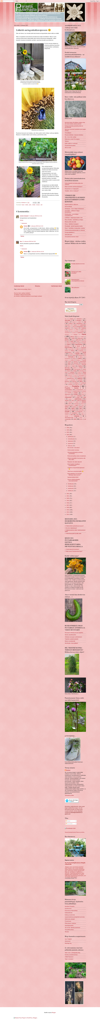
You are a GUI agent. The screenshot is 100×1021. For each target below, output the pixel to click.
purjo (76, 384)
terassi (38, 204)
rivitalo (34, 204)
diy (85, 322)
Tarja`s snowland (69, 959)
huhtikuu (82, 331)
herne (82, 329)
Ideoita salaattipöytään (70, 634)
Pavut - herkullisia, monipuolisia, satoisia (75, 228)
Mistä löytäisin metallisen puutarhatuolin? (74, 465)
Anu (21, 241)
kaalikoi (78, 341)
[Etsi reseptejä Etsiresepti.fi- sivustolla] (70, 828)
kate (78, 347)
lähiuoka (75, 367)
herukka (67, 331)
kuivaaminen (68, 358)
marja (74, 370)
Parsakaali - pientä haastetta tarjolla (74, 226)
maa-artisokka (77, 369)
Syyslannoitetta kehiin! (73, 477)
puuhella (67, 386)
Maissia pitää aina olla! (70, 221)
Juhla (73, 338)
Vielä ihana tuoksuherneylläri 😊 (75, 471)
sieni (70, 403)
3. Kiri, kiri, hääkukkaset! (71, 528)
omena (76, 376)
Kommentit (69, 823)
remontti (69, 392)
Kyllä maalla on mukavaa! (71, 143)
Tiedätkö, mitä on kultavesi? (72, 191)
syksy (67, 406)
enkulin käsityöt (24, 216)
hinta (72, 331)
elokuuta (70, 445)
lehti (73, 364)
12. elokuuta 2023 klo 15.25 (37, 251)
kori (85, 355)
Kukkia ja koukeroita (70, 914)
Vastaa (21, 220)
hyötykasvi (80, 332)
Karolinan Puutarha (69, 906)
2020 (68, 498)
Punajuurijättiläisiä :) (70, 232)
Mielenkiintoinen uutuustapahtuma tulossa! (77, 280)
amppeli (72, 318)
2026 (68, 427)
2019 (68, 500)
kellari (82, 349)
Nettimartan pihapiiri (70, 919)
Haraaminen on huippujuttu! (72, 188)
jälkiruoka (78, 339)
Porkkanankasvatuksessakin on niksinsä (75, 230)
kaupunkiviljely (71, 349)
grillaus (69, 326)
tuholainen (75, 413)
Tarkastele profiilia (69, 795)
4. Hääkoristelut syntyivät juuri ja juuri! (74, 525)
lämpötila (68, 369)
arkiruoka (68, 320)
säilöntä (81, 406)
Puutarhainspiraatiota (70, 145)
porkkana (83, 383)
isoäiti (82, 336)
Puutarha (76, 386)
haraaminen (80, 326)
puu (81, 384)
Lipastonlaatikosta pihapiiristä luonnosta (75, 917)
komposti (81, 355)
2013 (68, 514)
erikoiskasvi (80, 323)
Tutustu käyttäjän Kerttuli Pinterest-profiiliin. (75, 832)
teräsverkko (81, 410)
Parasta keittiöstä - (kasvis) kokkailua (74, 135)
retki (83, 392)
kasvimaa (68, 346)
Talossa (67, 141)
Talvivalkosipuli (68, 234)
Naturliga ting (68, 943)
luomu (80, 366)
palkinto (80, 378)
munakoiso (70, 375)
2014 (68, 512)
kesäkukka (81, 350)
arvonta (79, 320)
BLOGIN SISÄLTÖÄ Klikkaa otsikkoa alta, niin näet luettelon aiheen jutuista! (75, 123)
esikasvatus (67, 325)
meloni (79, 372)
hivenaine (76, 331)
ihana (84, 334)
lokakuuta (70, 441)
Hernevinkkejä (68, 206)
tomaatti (67, 411)
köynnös (76, 361)
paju (85, 376)
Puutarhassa (68, 921)
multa (84, 373)
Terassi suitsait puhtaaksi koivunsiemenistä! (74, 480)
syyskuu (75, 406)
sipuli (76, 405)
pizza (71, 383)
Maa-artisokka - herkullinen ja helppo (74, 219)
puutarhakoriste (68, 391)
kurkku (72, 360)
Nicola (66, 376)
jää (68, 341)
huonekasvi (67, 332)
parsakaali (73, 380)
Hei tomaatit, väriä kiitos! (74, 447)
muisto (79, 373)
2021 (68, 496)
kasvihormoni (68, 908)
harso (76, 328)
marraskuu (81, 370)
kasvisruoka (69, 347)
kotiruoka (71, 357)
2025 (68, 430)
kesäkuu (78, 352)
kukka (27, 204)
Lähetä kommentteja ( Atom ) (24, 289)
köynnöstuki (83, 361)
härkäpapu (67, 334)
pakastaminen (70, 378)
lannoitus (83, 363)
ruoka (72, 395)
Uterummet (67, 941)
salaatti (67, 400)
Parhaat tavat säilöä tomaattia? (76, 272)
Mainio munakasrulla (70, 641)
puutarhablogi (68, 389)
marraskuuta (71, 438)
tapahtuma (67, 410)
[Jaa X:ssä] (37, 202)
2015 (68, 509)
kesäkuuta (70, 486)
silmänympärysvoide (69, 405)
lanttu (69, 364)
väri (41, 204)
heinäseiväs (70, 329)
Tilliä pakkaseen (75, 287)
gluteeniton (83, 325)
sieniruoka (76, 403)
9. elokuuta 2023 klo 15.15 (36, 226)
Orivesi (81, 376)
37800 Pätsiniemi (69, 956)
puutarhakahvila (80, 389)
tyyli (83, 413)
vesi (77, 414)
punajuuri (70, 384)
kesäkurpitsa (68, 352)
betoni (80, 322)
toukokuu (67, 413)
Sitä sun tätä (68, 147)
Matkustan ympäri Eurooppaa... (72, 139)
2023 (68, 434)
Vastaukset (24, 223)
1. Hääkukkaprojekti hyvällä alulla (73, 533)
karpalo (79, 342)
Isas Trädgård (68, 939)
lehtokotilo (78, 364)
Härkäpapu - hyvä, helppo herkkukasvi (74, 208)
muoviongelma (81, 375)
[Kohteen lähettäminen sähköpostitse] (33, 202)
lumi (73, 366)
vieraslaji (67, 416)
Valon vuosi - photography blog (72, 952)
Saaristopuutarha (69, 925)
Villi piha (67, 931)
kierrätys (71, 353)
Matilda (66, 372)
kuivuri (74, 358)
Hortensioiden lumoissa (73, 450)
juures (67, 340)
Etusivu (37, 286)
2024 (68, 432)
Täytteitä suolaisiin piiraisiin (71, 639)
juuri (73, 339)
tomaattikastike (79, 411)
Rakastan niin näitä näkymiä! (75, 461)
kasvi (23, 204)
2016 (68, 507)
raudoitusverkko (76, 391)
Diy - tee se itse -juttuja (70, 137)
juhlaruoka (80, 338)
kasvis (79, 346)
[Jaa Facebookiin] (39, 202)
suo (83, 405)
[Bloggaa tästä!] (35, 202)
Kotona (81, 357)
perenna (67, 381)
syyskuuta (70, 443)
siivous (82, 403)
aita (66, 318)
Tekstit (68, 821)
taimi (73, 408)
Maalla (84, 369)
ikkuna (72, 336)
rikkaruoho (67, 394)
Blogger (54, 1012)
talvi (81, 408)
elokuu (71, 323)
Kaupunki (83, 347)
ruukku (78, 397)
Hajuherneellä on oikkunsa (71, 204)
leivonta (84, 364)
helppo (77, 329)
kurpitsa (78, 360)
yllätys (81, 419)
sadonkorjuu (78, 399)
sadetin (70, 399)
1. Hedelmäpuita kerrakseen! (72, 549)
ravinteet (84, 391)
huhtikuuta (70, 490)
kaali (72, 341)
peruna (74, 381)
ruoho (66, 395)
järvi (85, 339)
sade (85, 397)
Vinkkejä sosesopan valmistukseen (73, 637)
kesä (72, 350)
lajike (69, 363)
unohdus (66, 414)
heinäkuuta (71, 483)
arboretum (80, 318)
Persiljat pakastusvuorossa (78, 263)
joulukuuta (70, 436)
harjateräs (67, 328)
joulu (66, 338)
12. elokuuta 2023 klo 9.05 (29, 241)
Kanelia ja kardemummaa (71, 954)
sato (73, 400)
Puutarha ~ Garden (72, 388)
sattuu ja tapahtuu (81, 400)
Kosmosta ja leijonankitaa (71, 910)
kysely (69, 361)
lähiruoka (67, 367)
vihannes (77, 416)
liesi (69, 366)
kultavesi (67, 360)
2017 (68, 505)
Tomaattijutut (68, 132)
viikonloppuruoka (69, 417)
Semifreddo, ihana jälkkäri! (71, 643)
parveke (80, 380)
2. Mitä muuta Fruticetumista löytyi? (73, 551)
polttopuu (77, 383)
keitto (77, 349)
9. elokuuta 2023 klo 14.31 (35, 216)
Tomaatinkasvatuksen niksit (71, 236)
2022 (68, 493)
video (83, 414)
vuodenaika (68, 419)
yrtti (85, 419)
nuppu (70, 376)
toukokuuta (71, 488)
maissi (68, 370)
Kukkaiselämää (68, 912)
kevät (84, 352)
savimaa (71, 402)
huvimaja (74, 332)
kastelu (84, 342)
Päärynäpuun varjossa (70, 923)
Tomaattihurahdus (69, 929)
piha (30, 204)
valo (72, 414)
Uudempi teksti (19, 286)
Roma (83, 394)
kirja (85, 353)
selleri (77, 402)
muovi (75, 375)
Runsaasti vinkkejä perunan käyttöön (74, 632)
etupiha (75, 325)
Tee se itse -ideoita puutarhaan (72, 927)
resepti (76, 392)
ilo (78, 336)
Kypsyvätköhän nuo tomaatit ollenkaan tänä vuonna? (74, 474)
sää (66, 408)
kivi (69, 355)
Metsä (84, 372)
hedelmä (84, 328)
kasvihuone (79, 344)
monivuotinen (71, 373)
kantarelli (73, 342)
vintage (81, 417)
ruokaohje (79, 395)
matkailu (72, 372)
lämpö (81, 367)
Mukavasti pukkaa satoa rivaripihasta (77, 456)
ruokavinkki (68, 397)
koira (74, 355)
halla (74, 326)
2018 (68, 502)
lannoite (76, 363)
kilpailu (77, 354)
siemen (84, 402)
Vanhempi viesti (56, 286)
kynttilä (84, 360)
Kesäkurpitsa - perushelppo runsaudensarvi (71, 215)
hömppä (76, 334)
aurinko (67, 322)
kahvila (68, 342)
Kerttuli (26, 226)
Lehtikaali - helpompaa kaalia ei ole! (74, 217)
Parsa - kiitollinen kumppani (71, 224)
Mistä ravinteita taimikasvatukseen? (73, 186)
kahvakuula (84, 341)
